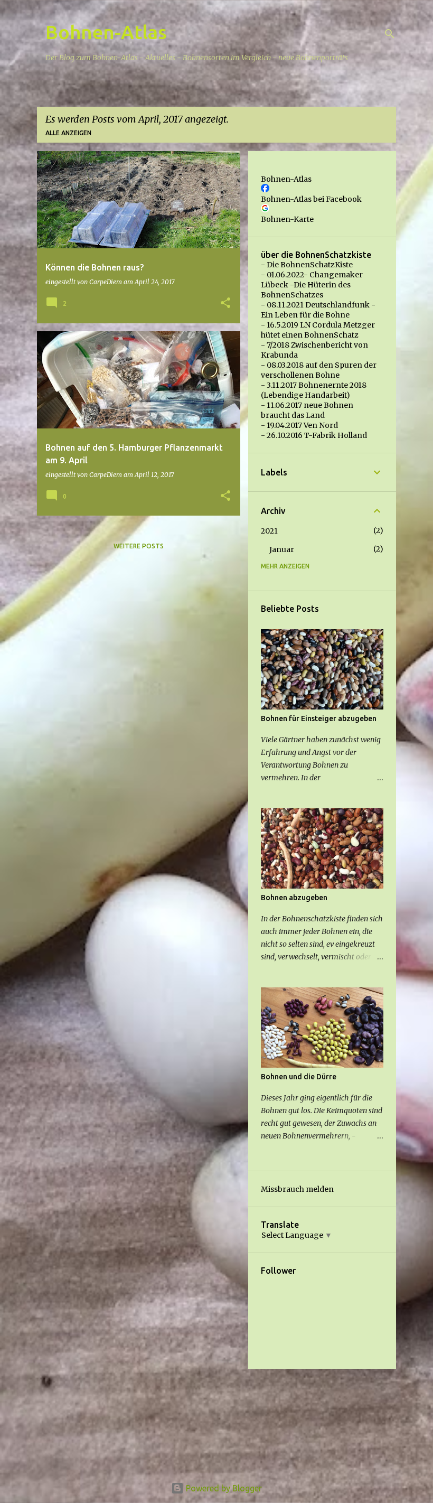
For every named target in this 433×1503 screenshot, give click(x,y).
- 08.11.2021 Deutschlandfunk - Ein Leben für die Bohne (318, 310)
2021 (269, 531)
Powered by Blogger (223, 1488)
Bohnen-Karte (287, 219)
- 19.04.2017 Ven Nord (299, 425)
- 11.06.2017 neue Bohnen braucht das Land (307, 410)
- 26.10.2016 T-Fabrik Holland (314, 435)
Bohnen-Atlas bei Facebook (311, 199)
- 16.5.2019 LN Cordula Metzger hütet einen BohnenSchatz (318, 330)
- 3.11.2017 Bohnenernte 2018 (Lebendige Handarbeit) (313, 390)
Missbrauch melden (297, 1189)
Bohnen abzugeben (294, 897)
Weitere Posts (139, 546)
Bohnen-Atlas (106, 32)
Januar (281, 549)
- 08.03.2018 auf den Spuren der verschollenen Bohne (318, 370)
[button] (225, 303)
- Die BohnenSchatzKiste (307, 264)
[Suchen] (389, 33)
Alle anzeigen (68, 132)
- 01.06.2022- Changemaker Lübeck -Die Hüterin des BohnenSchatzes (312, 285)
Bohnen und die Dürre (298, 1076)
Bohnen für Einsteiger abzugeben (318, 718)
